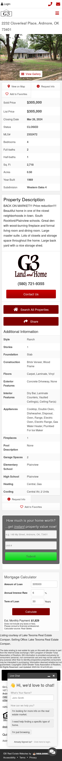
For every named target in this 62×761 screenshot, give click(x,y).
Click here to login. (42, 741)
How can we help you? (22, 705)
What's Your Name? (21, 693)
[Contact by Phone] (50, 3)
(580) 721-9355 (31, 283)
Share (33, 321)
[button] (3, 57)
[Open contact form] (58, 3)
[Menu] (57, 13)
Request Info (48, 86)
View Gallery (33, 74)
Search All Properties (34, 309)
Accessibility (9, 757)
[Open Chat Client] (52, 751)
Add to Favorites (18, 94)
